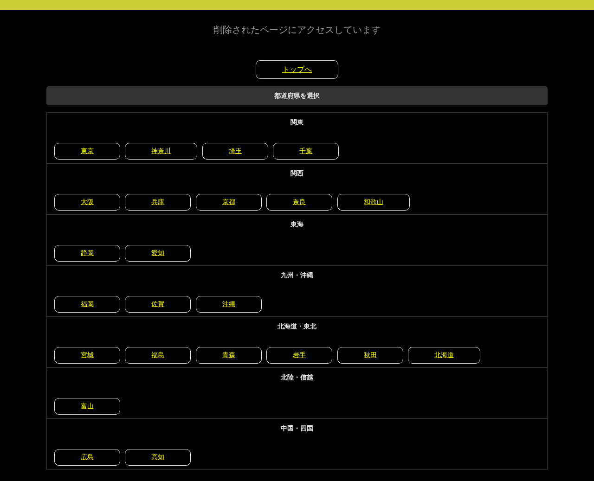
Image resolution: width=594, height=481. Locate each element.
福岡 (87, 304)
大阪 (87, 201)
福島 (157, 355)
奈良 (299, 201)
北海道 (444, 355)
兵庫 (157, 201)
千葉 (305, 150)
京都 (228, 201)
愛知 (157, 253)
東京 (87, 150)
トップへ (297, 69)
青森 (228, 355)
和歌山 (373, 201)
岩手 (299, 355)
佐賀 (157, 304)
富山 (87, 406)
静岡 (87, 253)
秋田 (370, 355)
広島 (87, 457)
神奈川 (161, 150)
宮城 (87, 355)
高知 (157, 457)
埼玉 (235, 150)
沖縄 (228, 304)
